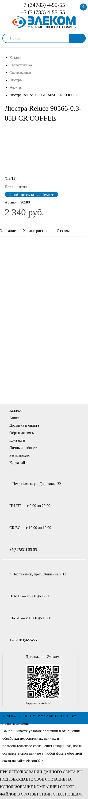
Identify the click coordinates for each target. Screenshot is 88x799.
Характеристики (36, 231)
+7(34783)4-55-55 (23, 550)
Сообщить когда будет (31, 194)
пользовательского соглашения (27, 746)
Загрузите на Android (38, 703)
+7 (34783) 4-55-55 (42, 5)
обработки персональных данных (29, 738)
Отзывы (63, 231)
